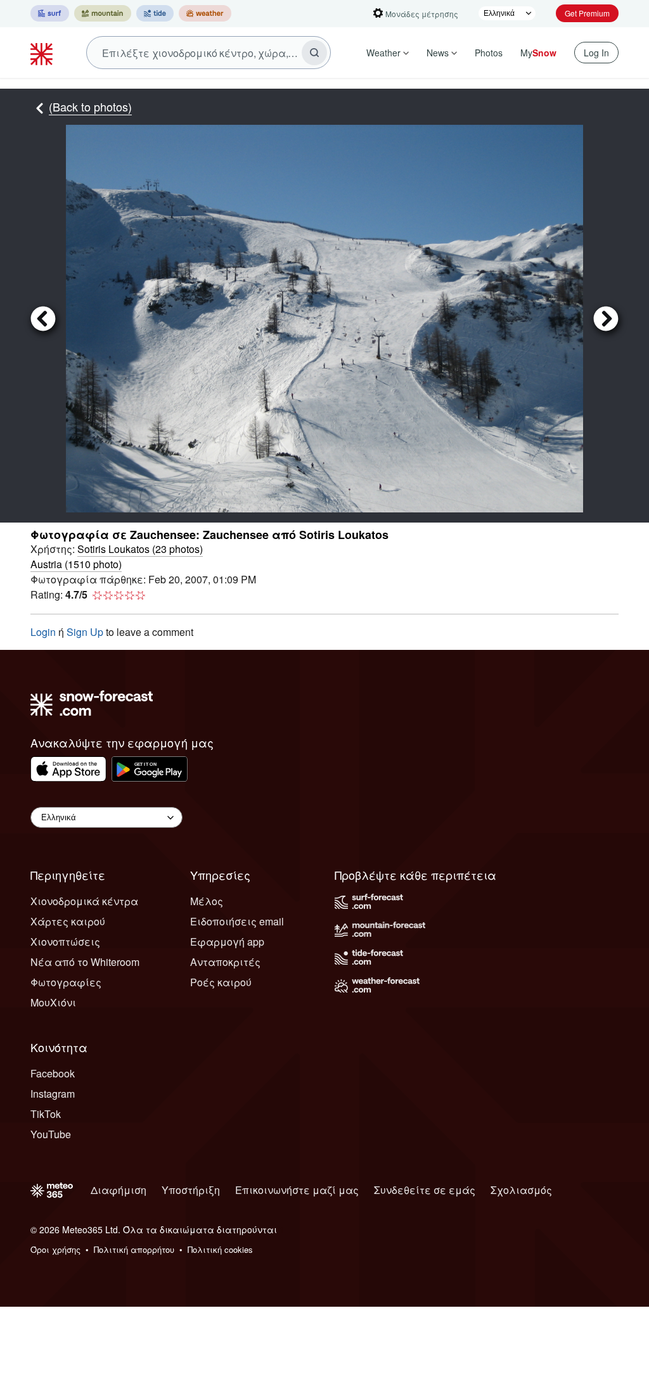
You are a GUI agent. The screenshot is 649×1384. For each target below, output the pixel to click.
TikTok (45, 1114)
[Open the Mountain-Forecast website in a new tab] (102, 13)
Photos (489, 52)
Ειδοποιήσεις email (237, 921)
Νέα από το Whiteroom (84, 962)
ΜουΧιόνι (53, 1002)
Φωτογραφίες (65, 982)
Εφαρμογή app (227, 941)
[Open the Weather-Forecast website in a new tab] (205, 13)
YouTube (50, 1134)
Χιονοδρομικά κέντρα (84, 901)
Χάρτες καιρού (67, 921)
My (538, 52)
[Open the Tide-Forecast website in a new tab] (155, 13)
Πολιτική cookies (220, 1249)
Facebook (52, 1073)
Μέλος (206, 901)
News (438, 52)
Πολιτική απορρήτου (134, 1249)
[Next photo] (601, 318)
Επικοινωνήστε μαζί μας (297, 1190)
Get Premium (587, 13)
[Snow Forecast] (43, 52)
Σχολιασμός (521, 1190)
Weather (383, 52)
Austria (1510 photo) (76, 564)
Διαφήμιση (118, 1190)
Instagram (52, 1093)
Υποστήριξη (191, 1190)
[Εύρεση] (314, 52)
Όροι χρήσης (55, 1249)
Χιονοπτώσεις (65, 941)
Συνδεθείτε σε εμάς (424, 1190)
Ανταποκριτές (225, 962)
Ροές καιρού (221, 982)
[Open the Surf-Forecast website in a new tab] (49, 13)
